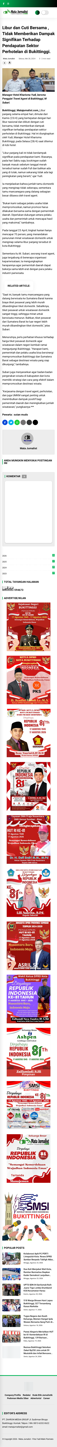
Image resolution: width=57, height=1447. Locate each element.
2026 (28, 556)
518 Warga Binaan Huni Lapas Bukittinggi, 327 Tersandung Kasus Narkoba (38, 1303)
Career (46, 1398)
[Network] (37, 12)
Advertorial (36, 1398)
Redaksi (27, 1395)
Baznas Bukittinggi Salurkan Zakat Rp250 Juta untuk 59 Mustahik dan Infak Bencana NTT (37, 1350)
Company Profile (13, 1395)
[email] (29, 422)
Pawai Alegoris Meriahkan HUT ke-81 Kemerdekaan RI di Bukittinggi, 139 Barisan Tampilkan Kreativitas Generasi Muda (39, 1334)
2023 (28, 573)
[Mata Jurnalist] (15, 14)
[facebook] (3, 4)
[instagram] (8, 4)
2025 (28, 562)
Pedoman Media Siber (18, 1398)
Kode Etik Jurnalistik (42, 1395)
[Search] (54, 3)
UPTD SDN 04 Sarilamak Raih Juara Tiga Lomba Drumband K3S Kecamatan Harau (38, 1288)
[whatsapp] (17, 422)
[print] (23, 422)
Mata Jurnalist (25, 1439)
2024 (28, 568)
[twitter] (11, 422)
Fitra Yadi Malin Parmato (42, 1439)
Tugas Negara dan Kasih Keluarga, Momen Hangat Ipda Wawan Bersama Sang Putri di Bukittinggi (38, 1319)
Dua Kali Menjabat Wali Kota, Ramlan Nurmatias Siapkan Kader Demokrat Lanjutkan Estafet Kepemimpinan (38, 1272)
